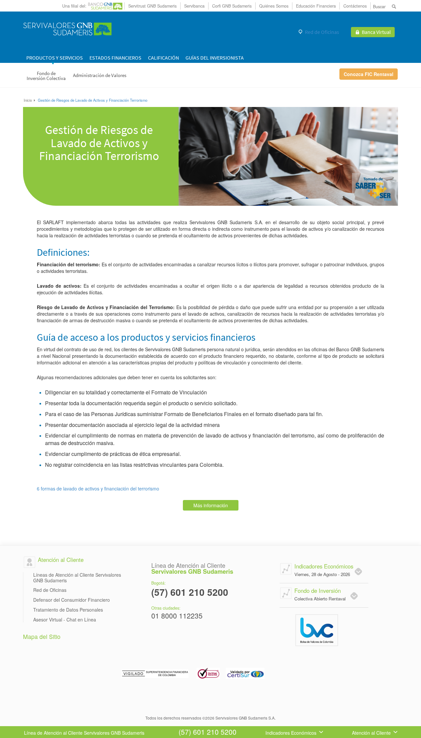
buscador (394, 6)
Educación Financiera (316, 6)
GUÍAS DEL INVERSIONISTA (215, 57)
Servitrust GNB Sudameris (152, 6)
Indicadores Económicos (290, 732)
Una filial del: (74, 6)
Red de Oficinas (322, 32)
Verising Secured (208, 672)
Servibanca (194, 6)
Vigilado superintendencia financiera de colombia (155, 672)
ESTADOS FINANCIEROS (115, 57)
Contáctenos (355, 6)
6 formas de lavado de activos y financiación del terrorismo (98, 488)
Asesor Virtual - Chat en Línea (64, 619)
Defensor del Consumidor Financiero (71, 600)
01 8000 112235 (177, 616)
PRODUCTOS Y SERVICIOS (54, 57)
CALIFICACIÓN (163, 57)
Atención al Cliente (371, 732)
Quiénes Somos (273, 6)
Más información (211, 505)
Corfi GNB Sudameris (232, 6)
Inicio (28, 100)
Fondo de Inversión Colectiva (46, 75)
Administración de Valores (99, 75)
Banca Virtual (376, 32)
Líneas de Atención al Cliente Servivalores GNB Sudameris (77, 577)
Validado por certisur (245, 672)
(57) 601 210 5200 (189, 592)
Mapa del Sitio (42, 636)
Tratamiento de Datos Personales (68, 610)
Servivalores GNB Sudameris (67, 29)
